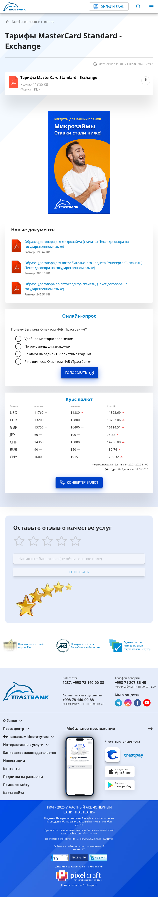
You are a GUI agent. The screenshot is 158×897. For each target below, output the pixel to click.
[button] (105, 728)
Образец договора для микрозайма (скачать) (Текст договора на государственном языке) (76, 244)
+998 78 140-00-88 (88, 682)
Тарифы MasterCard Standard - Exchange (58, 77)
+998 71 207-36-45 (130, 682)
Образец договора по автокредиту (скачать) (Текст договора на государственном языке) (75, 286)
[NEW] (79, 162)
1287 (67, 682)
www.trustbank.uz (71, 833)
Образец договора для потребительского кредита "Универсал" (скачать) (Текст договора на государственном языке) (83, 265)
